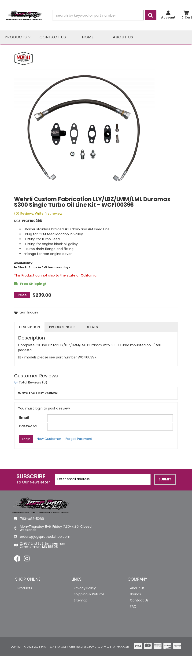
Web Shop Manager (116, 647)
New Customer (49, 438)
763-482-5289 (32, 518)
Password (28, 426)
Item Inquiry (28, 312)
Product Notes (62, 327)
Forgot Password (79, 438)
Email (24, 417)
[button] (104, 15)
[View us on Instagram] (27, 559)
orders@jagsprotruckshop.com (45, 536)
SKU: (17, 220)
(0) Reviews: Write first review (38, 213)
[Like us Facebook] (17, 559)
